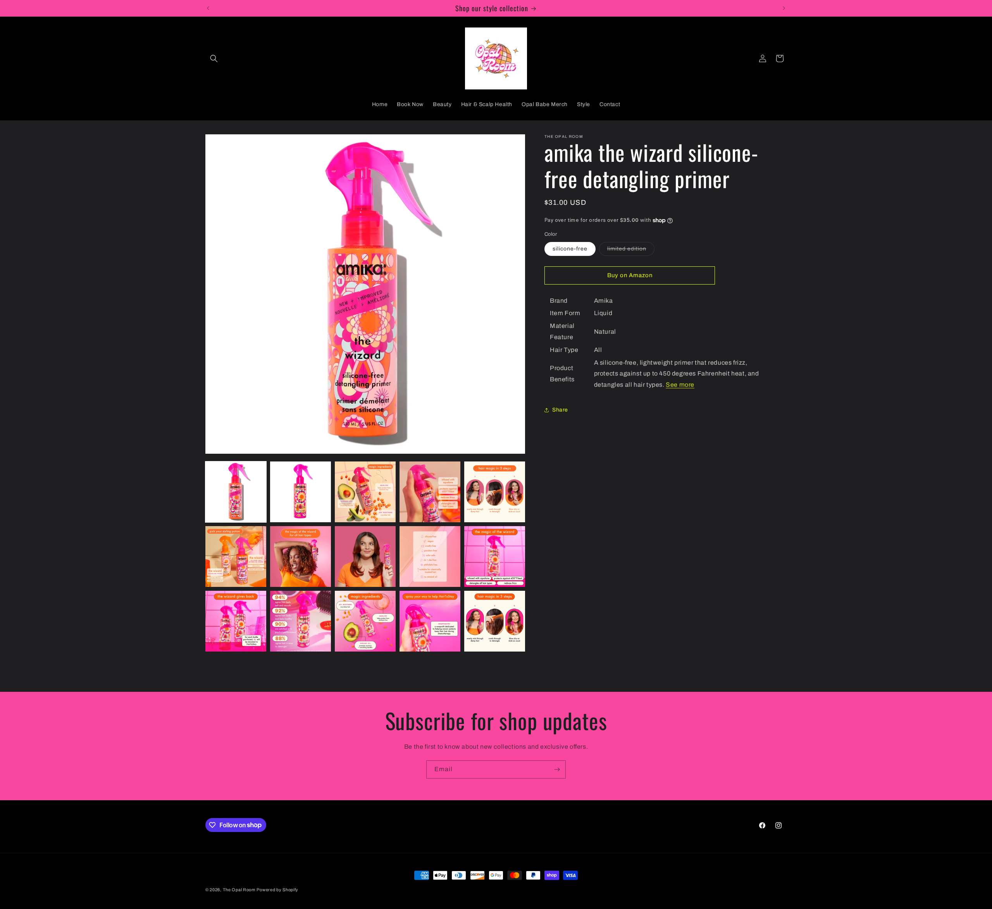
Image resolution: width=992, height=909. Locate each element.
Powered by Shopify (277, 889)
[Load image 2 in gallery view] (300, 491)
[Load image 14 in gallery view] (430, 621)
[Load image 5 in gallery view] (494, 491)
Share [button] (560, 410)
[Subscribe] (556, 769)
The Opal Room (239, 889)
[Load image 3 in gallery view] (365, 491)
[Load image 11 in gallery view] (235, 621)
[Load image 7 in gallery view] (300, 556)
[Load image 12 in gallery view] (300, 621)
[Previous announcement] (208, 8)
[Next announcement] (783, 8)
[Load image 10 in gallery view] (494, 556)
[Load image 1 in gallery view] (235, 491)
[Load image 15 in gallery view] (494, 621)
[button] (213, 58)
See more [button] (680, 384)
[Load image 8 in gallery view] (365, 556)
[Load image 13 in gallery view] (365, 621)
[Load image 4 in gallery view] (430, 491)
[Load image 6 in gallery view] (235, 556)
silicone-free (570, 248)
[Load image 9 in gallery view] (430, 556)
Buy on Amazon (630, 275)
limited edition (630, 250)
